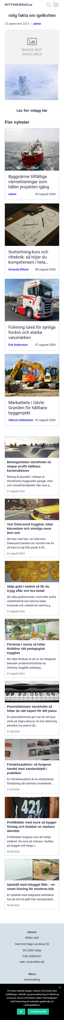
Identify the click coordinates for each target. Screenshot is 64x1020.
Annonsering (32, 979)
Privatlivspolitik (38, 1011)
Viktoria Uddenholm (20, 420)
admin (37, 23)
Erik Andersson (18, 344)
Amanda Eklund (18, 269)
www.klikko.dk (35, 962)
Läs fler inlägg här (32, 110)
